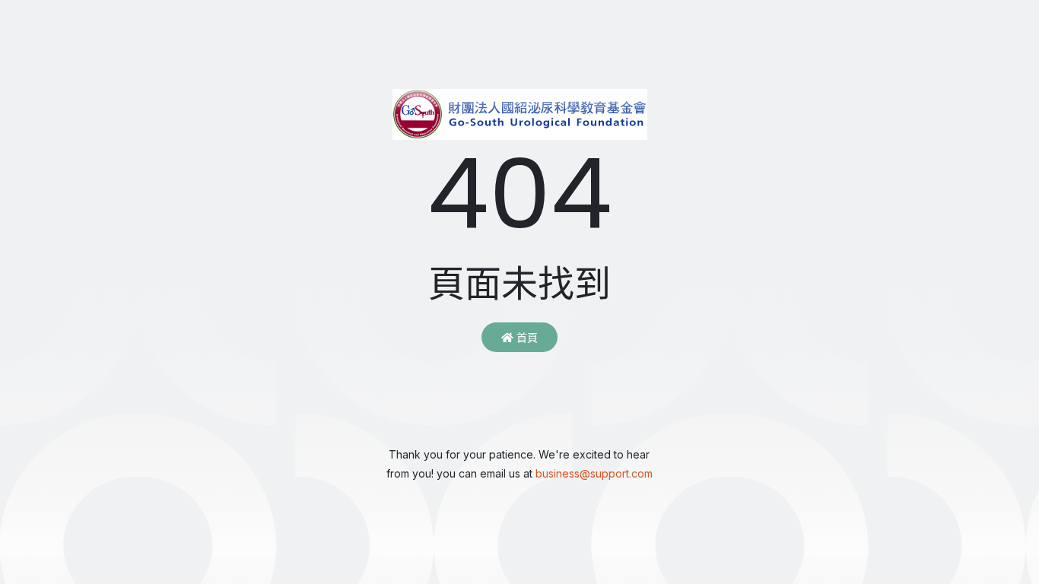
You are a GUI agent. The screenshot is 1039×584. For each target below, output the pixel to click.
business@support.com (594, 473)
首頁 (525, 337)
